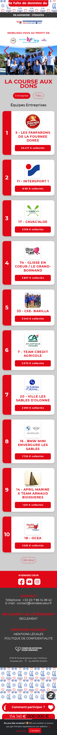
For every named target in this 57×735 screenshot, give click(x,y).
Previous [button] (7, 51)
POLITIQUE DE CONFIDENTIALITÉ (28, 638)
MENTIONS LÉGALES (28, 634)
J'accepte (35, 730)
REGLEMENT (28, 618)
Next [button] (50, 51)
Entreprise (21, 95)
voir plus (28, 560)
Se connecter (21, 14)
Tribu (38, 95)
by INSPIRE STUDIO (38, 661)
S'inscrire (38, 14)
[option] (28, 51)
